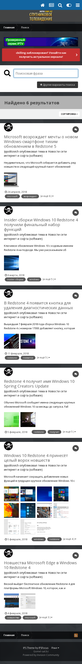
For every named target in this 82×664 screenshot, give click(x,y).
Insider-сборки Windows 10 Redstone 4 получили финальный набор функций (41, 224)
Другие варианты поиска (58, 84)
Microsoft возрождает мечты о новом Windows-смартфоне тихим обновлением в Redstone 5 (41, 141)
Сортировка (68, 114)
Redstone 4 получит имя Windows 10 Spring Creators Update (39, 384)
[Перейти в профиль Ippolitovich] (8, 127)
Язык (54, 648)
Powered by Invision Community (41, 655)
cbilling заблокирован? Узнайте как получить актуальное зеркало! (41, 55)
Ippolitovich (11, 151)
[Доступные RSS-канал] (76, 635)
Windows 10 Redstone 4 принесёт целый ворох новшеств (36, 458)
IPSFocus (43, 648)
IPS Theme (29, 648)
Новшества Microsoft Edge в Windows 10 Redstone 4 (40, 565)
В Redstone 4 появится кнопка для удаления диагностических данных (38, 305)
